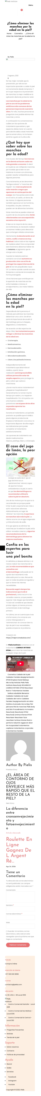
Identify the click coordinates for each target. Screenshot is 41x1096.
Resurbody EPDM (21, 712)
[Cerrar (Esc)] (17, 1093)
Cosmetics (18, 33)
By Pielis (11, 57)
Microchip (10, 682)
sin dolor (29, 723)
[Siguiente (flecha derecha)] (2, 548)
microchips (25, 704)
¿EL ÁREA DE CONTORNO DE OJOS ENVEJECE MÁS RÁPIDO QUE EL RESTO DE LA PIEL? (20, 787)
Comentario (11, 890)
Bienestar (25, 693)
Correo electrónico (14, 914)
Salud (16, 723)
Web (8, 922)
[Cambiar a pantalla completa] (7, 1093)
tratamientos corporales (23, 728)
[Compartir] (12, 1093)
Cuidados (9, 696)
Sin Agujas (22, 723)
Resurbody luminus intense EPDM (19, 715)
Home (9, 33)
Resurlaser (29, 688)
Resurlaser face (21, 717)
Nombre (10, 905)
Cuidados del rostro (13, 699)
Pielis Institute (14, 645)
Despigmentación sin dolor (23, 701)
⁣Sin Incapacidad (12, 725)
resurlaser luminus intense (16, 720)
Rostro (8, 691)
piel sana (9, 707)
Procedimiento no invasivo (23, 709)
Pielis (23, 682)
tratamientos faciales (14, 731)
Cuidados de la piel (21, 696)
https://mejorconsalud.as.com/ (18, 638)
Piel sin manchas (19, 707)
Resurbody (17, 685)
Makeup (25, 680)
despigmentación (27, 677)
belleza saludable (14, 693)
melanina (11, 249)
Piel (31, 704)
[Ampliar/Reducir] (2, 1093)
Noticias (17, 682)
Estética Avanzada (13, 704)
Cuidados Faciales (13, 677)
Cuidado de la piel (23, 674)
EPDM (8, 680)
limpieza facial (16, 680)
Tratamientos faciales (20, 691)
